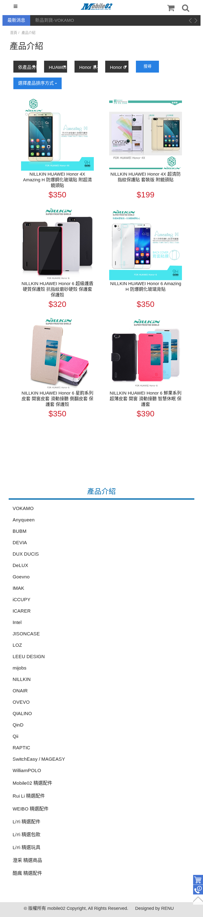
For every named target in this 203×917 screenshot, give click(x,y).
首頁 (13, 33)
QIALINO (22, 713)
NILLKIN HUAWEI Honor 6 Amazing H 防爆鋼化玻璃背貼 (145, 286)
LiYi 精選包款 (26, 834)
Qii (15, 736)
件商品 (198, 880)
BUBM (19, 531)
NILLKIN (22, 679)
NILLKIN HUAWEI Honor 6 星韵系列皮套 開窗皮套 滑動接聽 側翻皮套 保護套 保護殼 (57, 399)
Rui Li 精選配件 (29, 796)
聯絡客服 (198, 890)
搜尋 (148, 66)
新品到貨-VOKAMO (54, 20)
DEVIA (20, 542)
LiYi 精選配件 (26, 821)
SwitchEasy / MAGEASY (39, 759)
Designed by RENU (154, 908)
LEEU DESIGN (29, 656)
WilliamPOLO (27, 770)
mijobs (19, 668)
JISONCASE (26, 633)
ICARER (22, 611)
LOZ (17, 645)
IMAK (18, 588)
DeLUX (20, 565)
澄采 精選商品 (27, 860)
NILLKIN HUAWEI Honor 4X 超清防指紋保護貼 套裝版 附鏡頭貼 (145, 177)
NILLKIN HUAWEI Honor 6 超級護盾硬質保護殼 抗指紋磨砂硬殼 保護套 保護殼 (57, 289)
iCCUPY (21, 599)
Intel (17, 622)
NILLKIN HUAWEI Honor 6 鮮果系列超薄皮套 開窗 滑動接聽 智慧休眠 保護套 (145, 399)
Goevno (21, 576)
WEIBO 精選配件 (31, 808)
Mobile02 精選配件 (32, 783)
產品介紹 (28, 33)
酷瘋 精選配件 (27, 873)
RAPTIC (21, 747)
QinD (18, 725)
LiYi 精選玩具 (26, 847)
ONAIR (20, 690)
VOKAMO (23, 508)
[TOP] (198, 900)
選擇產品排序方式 (36, 83)
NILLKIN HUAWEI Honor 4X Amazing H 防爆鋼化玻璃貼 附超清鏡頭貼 (57, 180)
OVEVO (21, 702)
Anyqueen (24, 519)
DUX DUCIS (26, 554)
